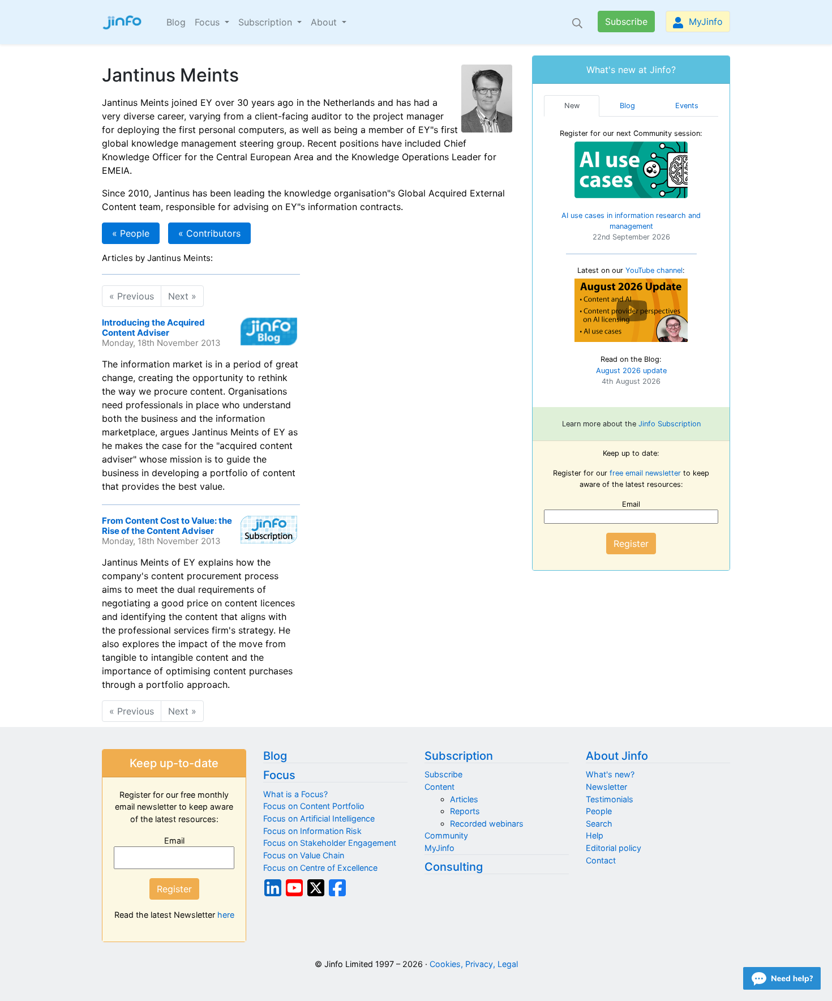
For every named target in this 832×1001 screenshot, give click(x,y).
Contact (601, 860)
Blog (176, 22)
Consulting (453, 867)
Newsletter (606, 787)
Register (631, 543)
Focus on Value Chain (303, 855)
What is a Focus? (295, 794)
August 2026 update (631, 370)
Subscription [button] (266, 22)
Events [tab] (686, 105)
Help (594, 835)
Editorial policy (613, 848)
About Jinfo (617, 756)
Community (446, 835)
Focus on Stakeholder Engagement (329, 843)
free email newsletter (645, 473)
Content (439, 787)
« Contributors (209, 233)
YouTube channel (654, 270)
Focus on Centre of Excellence (320, 867)
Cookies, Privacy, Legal (474, 964)
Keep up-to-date (174, 763)
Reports (465, 811)
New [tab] (572, 105)
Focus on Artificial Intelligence (319, 818)
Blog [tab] (627, 105)
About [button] (325, 22)
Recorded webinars (487, 823)
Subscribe (626, 21)
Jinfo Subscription (669, 424)
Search (599, 823)
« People (130, 233)
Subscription (458, 756)
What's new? (610, 774)
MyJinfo (704, 21)
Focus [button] (208, 22)
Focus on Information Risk (312, 831)
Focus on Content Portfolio (313, 806)
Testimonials (609, 799)
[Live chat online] (782, 978)
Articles (464, 799)
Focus (279, 775)
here (225, 914)
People (599, 811)
